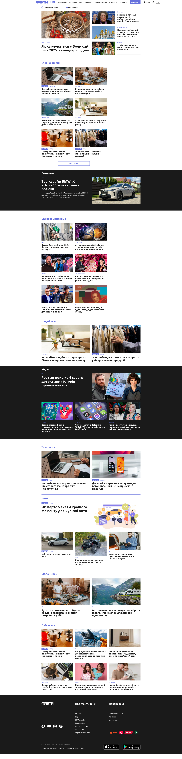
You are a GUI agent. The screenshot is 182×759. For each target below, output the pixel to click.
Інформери (113, 720)
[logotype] (40, 2)
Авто (80, 2)
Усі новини (73, 163)
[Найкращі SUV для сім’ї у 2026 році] (57, 541)
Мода (85, 149)
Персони (44, 305)
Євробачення (73, 7)
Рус (158, 2)
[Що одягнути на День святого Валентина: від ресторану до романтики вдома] (91, 263)
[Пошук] (153, 2)
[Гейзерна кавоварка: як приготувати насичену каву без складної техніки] (57, 138)
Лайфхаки (122, 2)
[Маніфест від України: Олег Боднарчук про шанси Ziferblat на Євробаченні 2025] (57, 263)
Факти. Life (79, 729)
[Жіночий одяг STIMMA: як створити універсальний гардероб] (91, 138)
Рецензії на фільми (50, 7)
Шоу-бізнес (62, 2)
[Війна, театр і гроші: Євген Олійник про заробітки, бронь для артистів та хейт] (57, 294)
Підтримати (135, 2)
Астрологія (113, 2)
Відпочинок (88, 2)
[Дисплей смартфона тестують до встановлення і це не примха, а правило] (116, 464)
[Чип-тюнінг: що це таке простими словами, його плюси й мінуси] (125, 541)
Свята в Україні (101, 2)
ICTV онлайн (80, 720)
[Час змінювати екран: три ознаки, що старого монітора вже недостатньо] (57, 76)
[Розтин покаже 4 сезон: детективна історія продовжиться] (116, 386)
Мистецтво (120, 12)
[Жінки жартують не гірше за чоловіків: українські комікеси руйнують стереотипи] (125, 411)
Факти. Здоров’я (81, 726)
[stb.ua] (121, 733)
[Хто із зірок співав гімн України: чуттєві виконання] (103, 48)
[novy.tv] (136, 733)
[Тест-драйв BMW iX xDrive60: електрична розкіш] (116, 190)
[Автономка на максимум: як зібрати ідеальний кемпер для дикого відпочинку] (57, 107)
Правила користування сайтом (52, 748)
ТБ (42, 374)
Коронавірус (80, 723)
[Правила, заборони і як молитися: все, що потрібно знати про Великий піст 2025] (103, 32)
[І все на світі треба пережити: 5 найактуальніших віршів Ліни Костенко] (103, 17)
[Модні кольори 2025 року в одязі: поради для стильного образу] (91, 294)
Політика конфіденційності (76, 748)
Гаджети (52, 86)
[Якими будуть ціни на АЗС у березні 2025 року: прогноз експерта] (57, 232)
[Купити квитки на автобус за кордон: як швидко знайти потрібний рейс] (91, 76)
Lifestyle (43, 422)
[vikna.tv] (128, 733)
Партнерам (116, 704)
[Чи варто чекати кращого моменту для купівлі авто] (116, 516)
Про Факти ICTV (85, 704)
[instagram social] (55, 726)
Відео (148, 2)
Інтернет (78, 422)
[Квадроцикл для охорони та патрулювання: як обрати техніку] (91, 544)
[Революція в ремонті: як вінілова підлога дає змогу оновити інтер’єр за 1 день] (125, 638)
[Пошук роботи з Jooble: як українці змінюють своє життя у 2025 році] (57, 671)
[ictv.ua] (113, 733)
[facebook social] (43, 726)
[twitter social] (61, 726)
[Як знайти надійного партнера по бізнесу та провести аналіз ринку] (91, 107)
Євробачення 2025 (83, 733)
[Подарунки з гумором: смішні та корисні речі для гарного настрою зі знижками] (91, 671)
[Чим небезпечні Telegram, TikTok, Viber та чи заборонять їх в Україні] (91, 411)
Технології (73, 2)
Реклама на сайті (116, 714)
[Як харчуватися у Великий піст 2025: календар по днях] (65, 26)
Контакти (112, 717)
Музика (119, 42)
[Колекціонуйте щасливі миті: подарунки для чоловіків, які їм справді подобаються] (125, 671)
